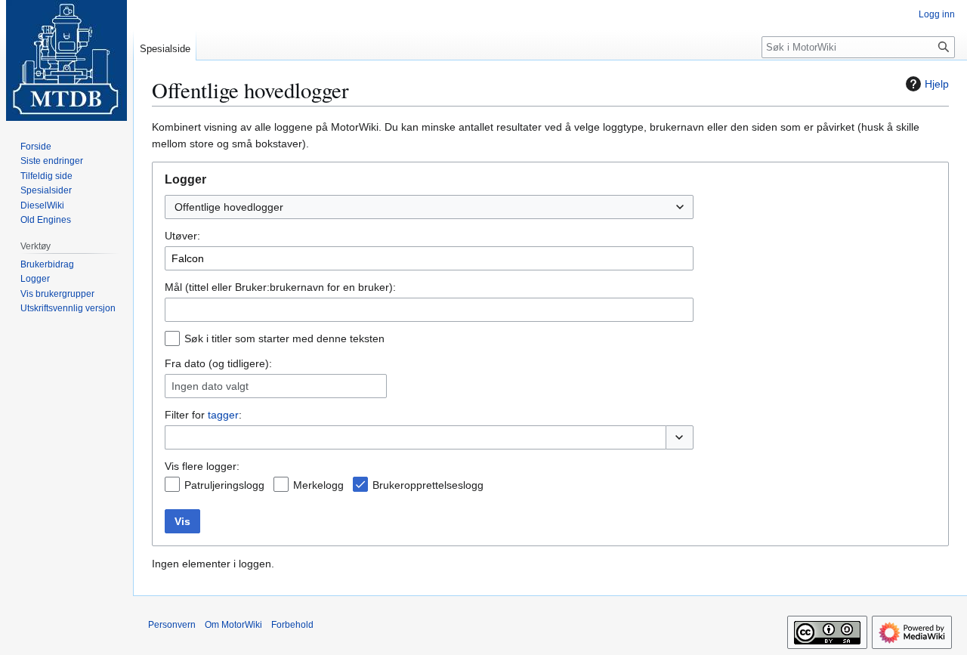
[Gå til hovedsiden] (66, 60)
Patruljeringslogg (224, 485)
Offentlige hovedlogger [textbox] (229, 207)
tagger (223, 415)
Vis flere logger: (202, 466)
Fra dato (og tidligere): (218, 363)
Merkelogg (318, 485)
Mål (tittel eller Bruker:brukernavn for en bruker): (280, 287)
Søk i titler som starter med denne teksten (284, 338)
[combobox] (429, 207)
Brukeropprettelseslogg (428, 485)
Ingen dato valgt (210, 386)
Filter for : (203, 415)
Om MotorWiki (233, 624)
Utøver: (182, 236)
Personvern (172, 624)
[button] (680, 437)
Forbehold (292, 624)
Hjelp (937, 84)
